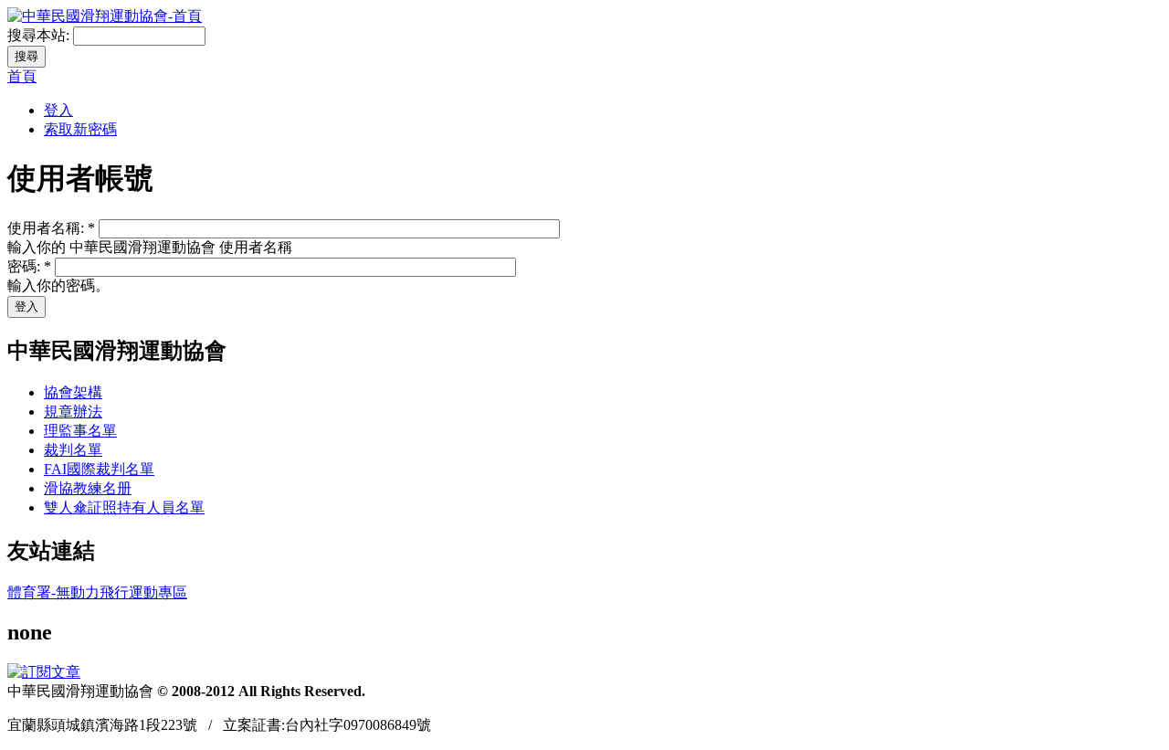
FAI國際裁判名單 (99, 469)
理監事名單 (80, 430)
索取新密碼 (80, 129)
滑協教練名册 (88, 488)
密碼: (29, 266)
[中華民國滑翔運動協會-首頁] (104, 16)
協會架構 (73, 392)
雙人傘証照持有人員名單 (124, 507)
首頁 (22, 76)
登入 (58, 110)
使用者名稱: (51, 228)
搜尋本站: (40, 35)
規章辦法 (73, 411)
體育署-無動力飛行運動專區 (97, 592)
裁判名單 (73, 450)
